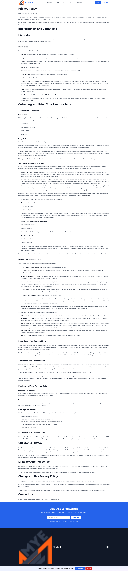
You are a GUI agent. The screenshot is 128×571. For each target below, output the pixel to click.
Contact (71, 2)
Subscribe (76, 517)
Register (105, 2)
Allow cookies (79, 568)
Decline (89, 568)
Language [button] (79, 2)
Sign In (98, 2)
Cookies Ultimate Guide (83, 195)
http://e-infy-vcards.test (52, 95)
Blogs (64, 2)
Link (99, 183)
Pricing (57, 2)
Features (49, 2)
